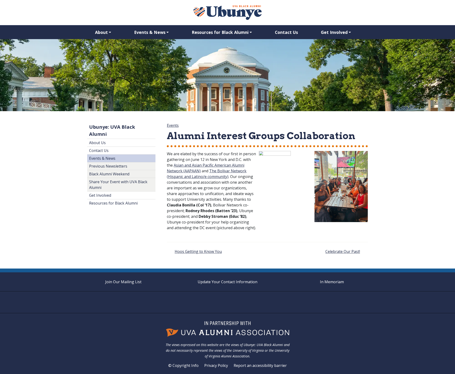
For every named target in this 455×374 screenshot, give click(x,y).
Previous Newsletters (108, 166)
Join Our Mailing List (123, 281)
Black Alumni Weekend (109, 174)
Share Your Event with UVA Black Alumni (118, 184)
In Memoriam (332, 281)
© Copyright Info (183, 365)
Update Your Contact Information (227, 281)
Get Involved (334, 32)
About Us (97, 142)
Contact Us (286, 32)
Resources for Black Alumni (220, 32)
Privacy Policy (216, 365)
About (101, 32)
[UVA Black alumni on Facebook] (218, 302)
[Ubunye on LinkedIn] (236, 302)
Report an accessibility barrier (260, 365)
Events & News (149, 32)
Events (173, 125)
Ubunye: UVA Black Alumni (112, 130)
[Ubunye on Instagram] (227, 302)
